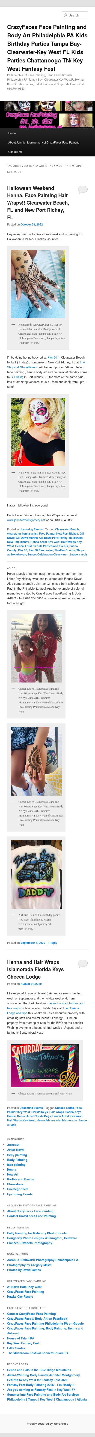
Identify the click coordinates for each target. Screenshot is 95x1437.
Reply (52, 943)
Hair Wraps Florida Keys (65, 1112)
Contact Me (15, 151)
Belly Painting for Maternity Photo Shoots (37, 1233)
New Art (12, 1174)
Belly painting (17, 1155)
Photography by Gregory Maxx (29, 1265)
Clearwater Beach (67, 529)
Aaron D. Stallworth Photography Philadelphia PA (42, 1259)
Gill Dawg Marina (27, 538)
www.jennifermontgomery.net (26, 520)
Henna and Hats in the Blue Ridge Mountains (39, 1370)
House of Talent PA (20, 1338)
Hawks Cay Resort (20, 1296)
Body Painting (17, 1159)
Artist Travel (15, 1149)
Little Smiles (16, 1348)
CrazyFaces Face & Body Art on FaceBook (37, 1318)
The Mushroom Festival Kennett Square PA (37, 1353)
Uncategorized (17, 1189)
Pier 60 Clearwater (41, 550)
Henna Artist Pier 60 (28, 546)
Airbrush (13, 1145)
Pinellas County (64, 550)
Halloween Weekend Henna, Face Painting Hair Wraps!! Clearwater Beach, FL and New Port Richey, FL (38, 202)
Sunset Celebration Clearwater (47, 554)
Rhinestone (15, 1184)
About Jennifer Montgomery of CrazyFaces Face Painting (44, 142)
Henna (11, 1116)
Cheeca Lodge (64, 1108)
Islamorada (69, 1120)
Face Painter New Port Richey (58, 533)
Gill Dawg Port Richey (53, 538)
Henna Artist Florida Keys (34, 1116)
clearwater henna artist (22, 533)
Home (12, 133)
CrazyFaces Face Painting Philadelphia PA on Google (45, 1323)
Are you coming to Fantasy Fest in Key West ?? (41, 1389)
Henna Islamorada (49, 1120)
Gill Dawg (17, 377)
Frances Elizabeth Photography (29, 1243)
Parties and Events (55, 546)
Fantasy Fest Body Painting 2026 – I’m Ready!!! (40, 1384)
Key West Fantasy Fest (23, 1343)
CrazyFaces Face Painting (25, 1291)
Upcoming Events (31, 529)
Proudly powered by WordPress (47, 1423)
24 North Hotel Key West (24, 1286)
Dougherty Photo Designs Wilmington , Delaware (42, 1238)
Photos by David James (24, 1269)
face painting (16, 1164)
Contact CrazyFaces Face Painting (31, 1216)
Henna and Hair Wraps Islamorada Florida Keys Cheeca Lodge (35, 969)
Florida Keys (39, 1112)
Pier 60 (52, 357)
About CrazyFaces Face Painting (30, 1211)
